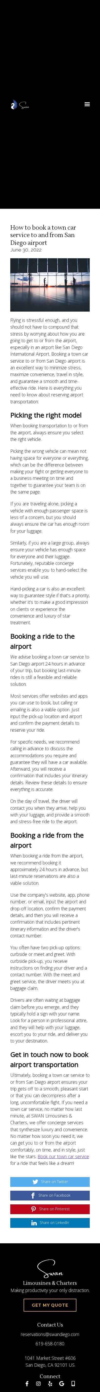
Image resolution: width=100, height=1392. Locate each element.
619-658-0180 (50, 1343)
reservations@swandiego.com (50, 1334)
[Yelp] (50, 1383)
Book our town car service (63, 1156)
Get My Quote (50, 1305)
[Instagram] (38, 1383)
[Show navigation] (86, 104)
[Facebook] (27, 1383)
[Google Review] (61, 1383)
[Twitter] (73, 1383)
